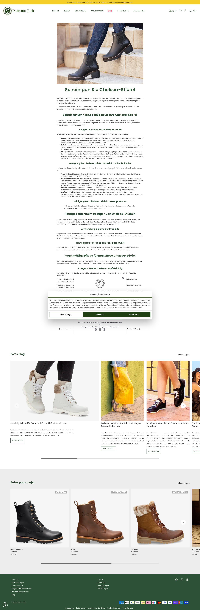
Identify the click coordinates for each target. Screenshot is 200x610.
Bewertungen (103, 589)
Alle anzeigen (184, 355)
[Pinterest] (104, 329)
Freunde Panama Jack (20, 592)
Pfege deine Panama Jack (22, 589)
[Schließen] (123, 278)
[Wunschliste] (180, 10)
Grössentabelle (17, 586)
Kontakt (100, 579)
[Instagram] (100, 329)
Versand (15, 579)
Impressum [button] (69, 608)
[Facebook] (96, 329)
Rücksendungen (18, 583)
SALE (110, 10)
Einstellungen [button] (128, 608)
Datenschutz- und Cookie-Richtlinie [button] (90, 608)
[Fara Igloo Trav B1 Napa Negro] (39, 518)
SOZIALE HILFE (139, 10)
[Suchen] (190, 10)
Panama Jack (21, 602)
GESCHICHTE (123, 10)
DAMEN (55, 10)
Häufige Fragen (103, 586)
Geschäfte (102, 583)
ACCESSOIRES (97, 10)
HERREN (67, 10)
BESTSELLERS (80, 10)
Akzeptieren (134, 314)
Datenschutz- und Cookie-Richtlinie (129, 307)
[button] (16, 405)
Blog (13, 595)
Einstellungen (66, 314)
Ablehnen (100, 314)
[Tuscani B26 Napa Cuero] (160, 518)
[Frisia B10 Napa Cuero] (100, 518)
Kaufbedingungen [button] (114, 608)
